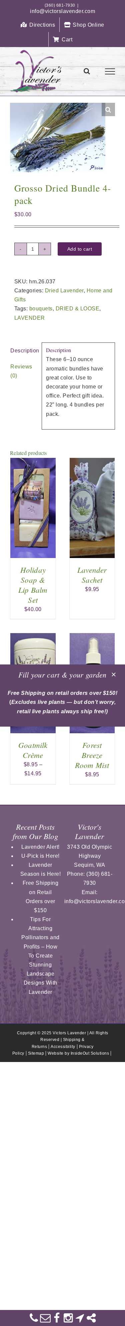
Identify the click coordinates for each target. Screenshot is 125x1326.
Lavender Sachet (92, 574)
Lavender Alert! (40, 847)
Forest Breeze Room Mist (92, 755)
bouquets (41, 308)
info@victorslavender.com (62, 11)
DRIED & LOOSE (78, 308)
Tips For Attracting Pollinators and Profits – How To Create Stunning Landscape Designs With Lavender (40, 955)
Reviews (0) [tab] (21, 371)
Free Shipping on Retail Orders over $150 (41, 896)
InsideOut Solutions (90, 1053)
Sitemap (36, 1053)
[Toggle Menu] (110, 71)
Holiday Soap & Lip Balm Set (33, 584)
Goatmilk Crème (33, 750)
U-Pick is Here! (40, 856)
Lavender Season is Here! (40, 869)
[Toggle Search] (87, 71)
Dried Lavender (64, 290)
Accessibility (63, 1046)
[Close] (113, 675)
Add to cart (79, 249)
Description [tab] (23, 350)
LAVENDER (29, 318)
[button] (108, 109)
